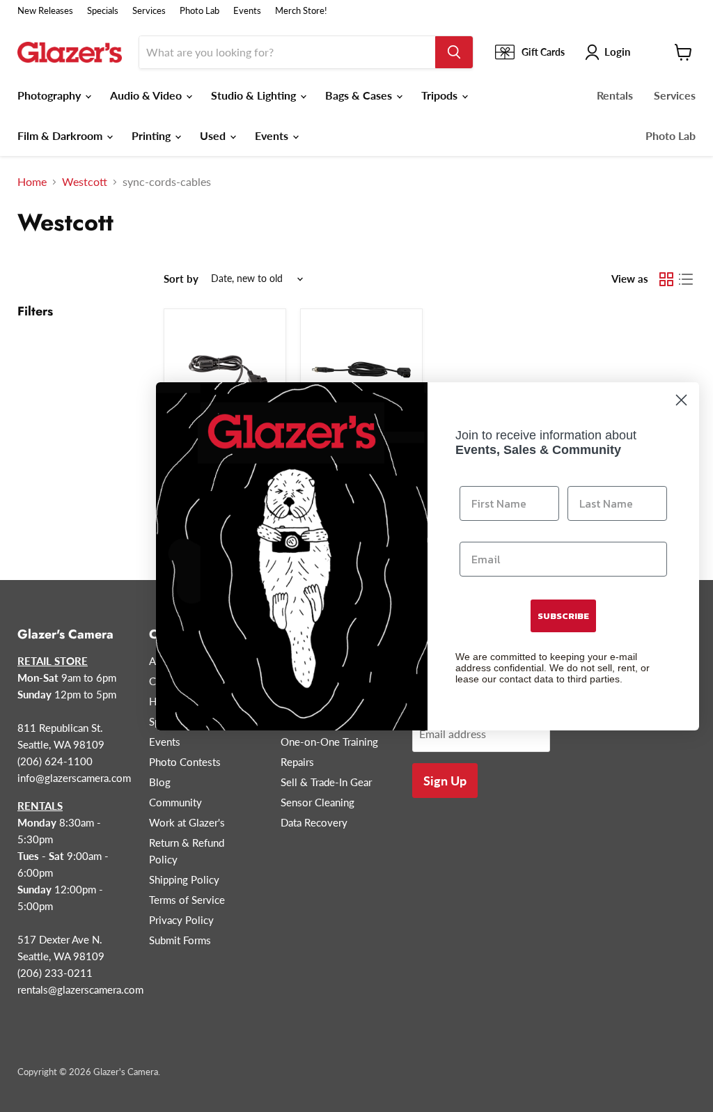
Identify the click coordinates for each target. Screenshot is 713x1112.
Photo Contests (185, 761)
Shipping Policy (184, 879)
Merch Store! (301, 11)
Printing (152, 135)
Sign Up (445, 780)
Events (247, 11)
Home (32, 181)
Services (149, 11)
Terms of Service (187, 899)
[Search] (454, 52)
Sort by (181, 279)
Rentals (615, 95)
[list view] (686, 279)
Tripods (440, 95)
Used (214, 135)
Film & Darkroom (61, 135)
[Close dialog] (681, 400)
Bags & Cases (360, 95)
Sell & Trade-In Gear (326, 782)
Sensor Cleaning (317, 802)
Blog (160, 782)
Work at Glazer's (187, 822)
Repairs (297, 761)
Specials (102, 11)
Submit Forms (180, 940)
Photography (50, 95)
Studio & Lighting (255, 95)
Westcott (84, 181)
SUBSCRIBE (563, 615)
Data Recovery (314, 822)
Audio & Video (147, 95)
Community (175, 802)
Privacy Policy (181, 920)
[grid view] (666, 279)
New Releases (45, 11)
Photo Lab (199, 11)
